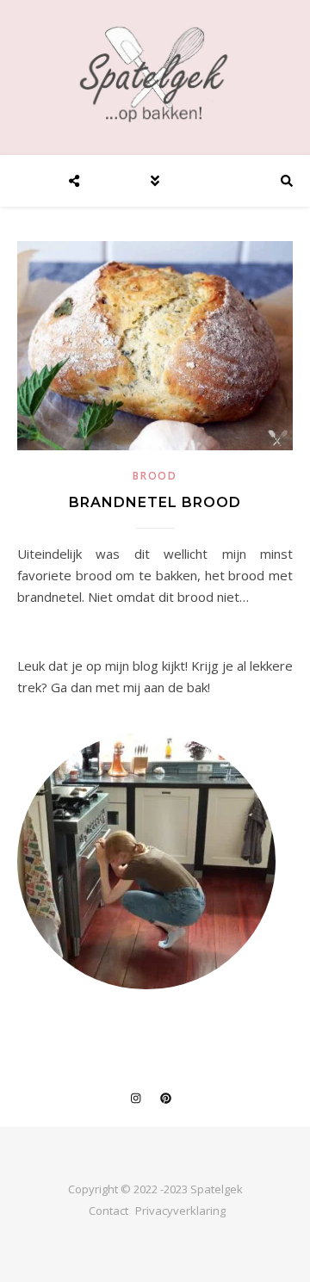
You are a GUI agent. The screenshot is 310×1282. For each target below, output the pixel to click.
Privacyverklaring (180, 1210)
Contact (108, 1210)
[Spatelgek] (155, 74)
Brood (155, 475)
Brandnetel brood (155, 502)
